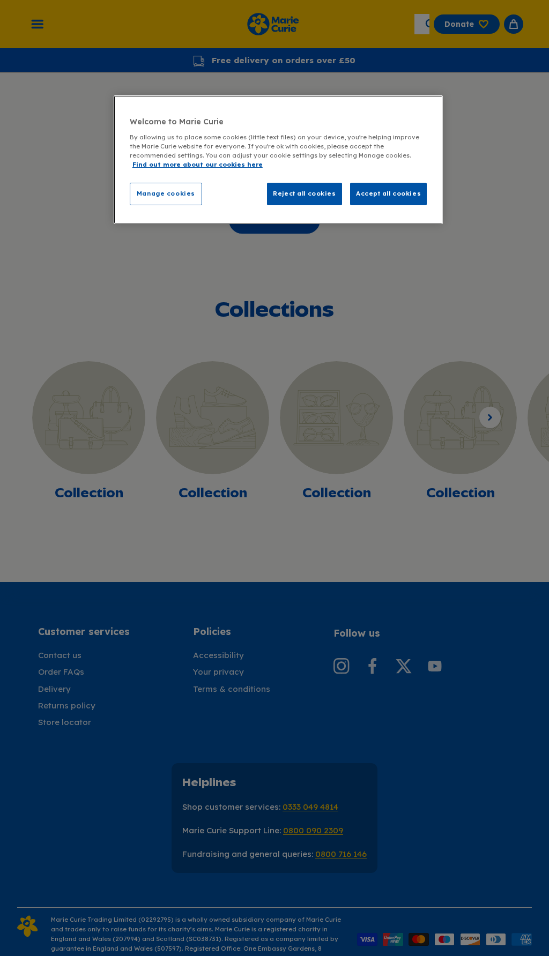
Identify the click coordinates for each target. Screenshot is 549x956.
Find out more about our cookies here (197, 164)
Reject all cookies (304, 193)
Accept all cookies (388, 193)
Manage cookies (166, 193)
